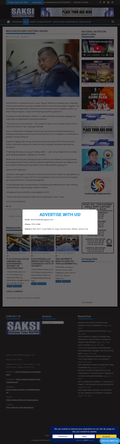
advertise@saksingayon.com (41, 219)
